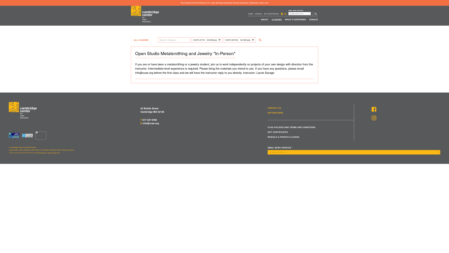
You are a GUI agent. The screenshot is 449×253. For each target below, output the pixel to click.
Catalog (258, 14)
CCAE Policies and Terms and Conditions (291, 127)
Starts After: (199, 40)
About (264, 19)
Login (250, 14)
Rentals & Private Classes (283, 137)
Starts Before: (232, 40)
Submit (309, 13)
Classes (277, 19)
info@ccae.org (151, 123)
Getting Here (275, 113)
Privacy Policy (41, 153)
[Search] (260, 40)
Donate (313, 19)
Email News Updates (296, 10)
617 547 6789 (150, 119)
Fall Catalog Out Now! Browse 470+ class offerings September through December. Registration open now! (224, 2)
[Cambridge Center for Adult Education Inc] (41, 135)
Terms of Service (52, 153)
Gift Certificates (271, 14)
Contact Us (274, 108)
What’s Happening (295, 19)
